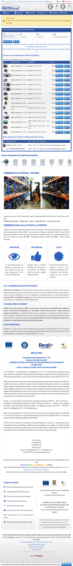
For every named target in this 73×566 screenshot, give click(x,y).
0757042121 (30, 225)
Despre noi (20, 13)
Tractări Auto (56, 13)
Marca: (38, 34)
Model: (54, 34)
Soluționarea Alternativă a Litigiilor (36, 544)
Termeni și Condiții (36, 549)
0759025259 (42, 225)
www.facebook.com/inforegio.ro (41, 470)
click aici (41, 333)
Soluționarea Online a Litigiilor (36, 547)
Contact (65, 13)
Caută (17, 41)
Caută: (11, 34)
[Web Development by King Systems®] (36, 555)
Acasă (7, 13)
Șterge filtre (8, 41)
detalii (58, 564)
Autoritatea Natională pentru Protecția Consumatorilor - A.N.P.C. (36, 542)
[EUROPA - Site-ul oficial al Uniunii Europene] (45, 483)
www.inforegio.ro (27, 470)
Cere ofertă (32, 13)
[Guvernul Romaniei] (54, 483)
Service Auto (43, 13)
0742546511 (48, 145)
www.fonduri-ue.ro (64, 467)
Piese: (21, 34)
